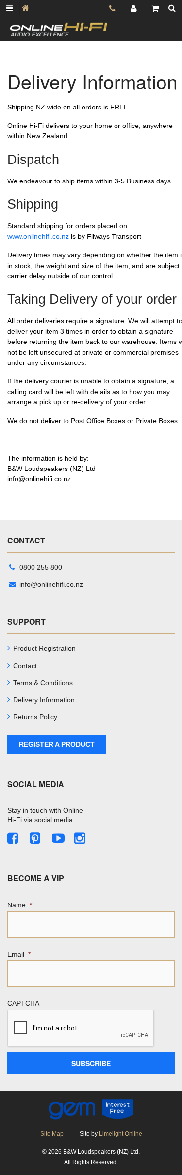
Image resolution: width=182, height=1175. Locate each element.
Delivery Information (44, 700)
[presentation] (81, 1029)
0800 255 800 (40, 567)
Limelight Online (120, 1133)
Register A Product (57, 744)
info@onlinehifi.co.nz (51, 584)
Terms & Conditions (43, 683)
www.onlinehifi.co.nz (38, 236)
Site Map (52, 1133)
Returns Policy (35, 717)
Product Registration (44, 648)
